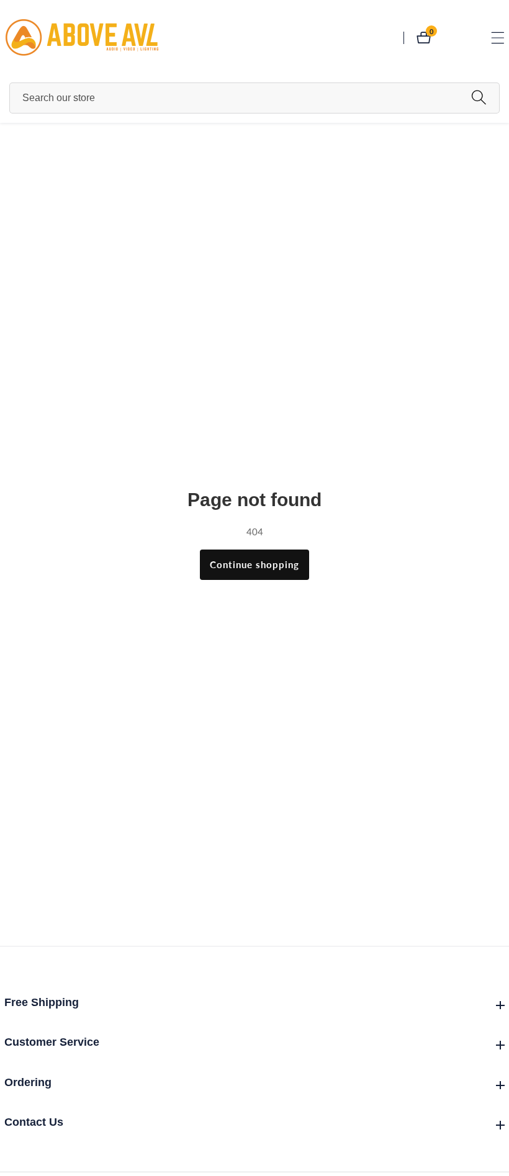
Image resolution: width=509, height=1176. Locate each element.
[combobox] (254, 98)
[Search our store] (478, 98)
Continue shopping (254, 564)
